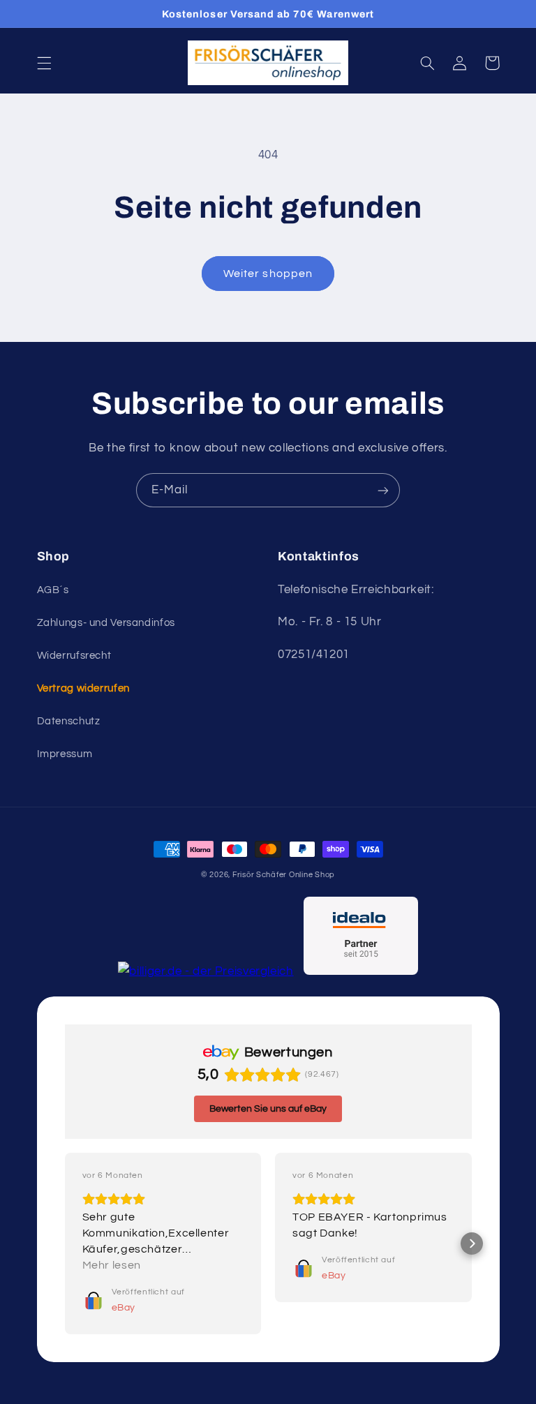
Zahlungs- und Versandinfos (106, 623)
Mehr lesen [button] (111, 1265)
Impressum (65, 754)
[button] (44, 63)
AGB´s (53, 590)
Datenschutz (68, 721)
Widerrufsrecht (74, 655)
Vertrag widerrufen (83, 688)
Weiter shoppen (268, 273)
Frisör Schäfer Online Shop (283, 875)
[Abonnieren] (383, 490)
